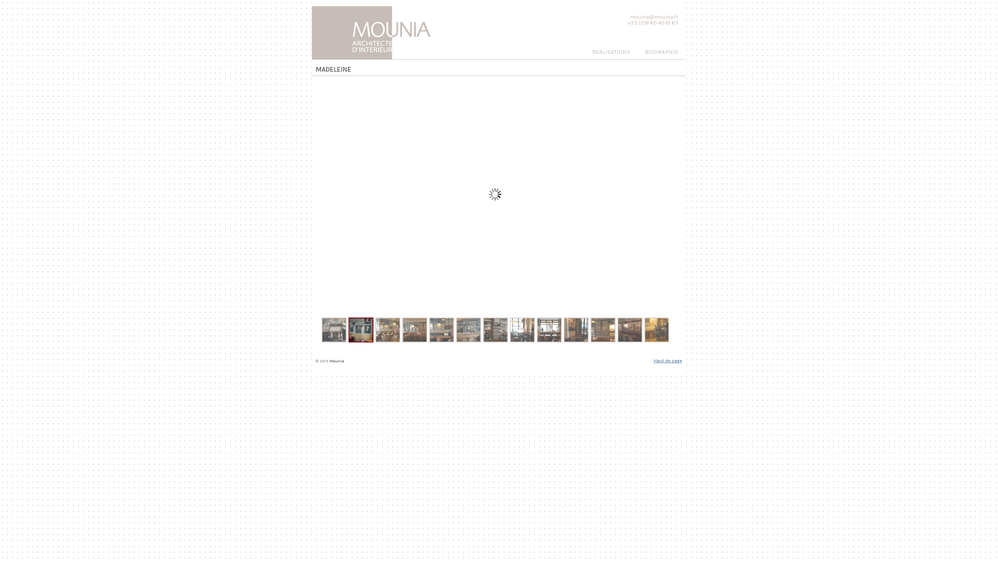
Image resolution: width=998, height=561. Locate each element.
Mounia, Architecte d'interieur (378, 30)
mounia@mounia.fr (654, 17)
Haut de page (668, 360)
